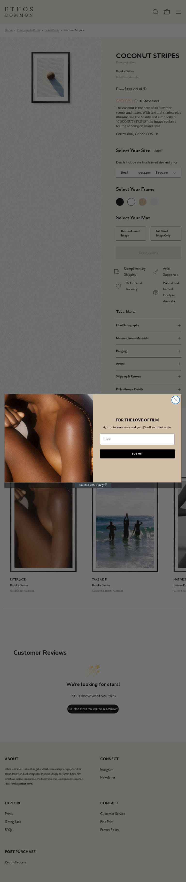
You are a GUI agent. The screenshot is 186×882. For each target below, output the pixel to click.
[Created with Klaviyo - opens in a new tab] (93, 485)
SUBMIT (137, 454)
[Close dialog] (176, 400)
